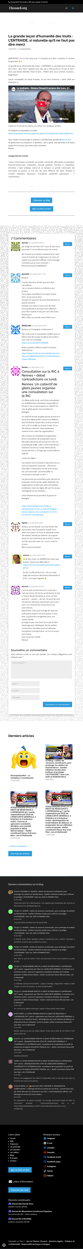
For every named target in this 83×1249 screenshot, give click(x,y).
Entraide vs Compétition (64, 165)
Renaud (25, 586)
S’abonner (14, 1144)
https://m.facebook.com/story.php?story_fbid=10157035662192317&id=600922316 (40, 133)
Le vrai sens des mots (37, 171)
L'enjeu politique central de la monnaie (34, 168)
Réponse (67, 244)
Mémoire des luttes (56, 171)
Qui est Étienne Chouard (36, 1241)
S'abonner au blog (41, 200)
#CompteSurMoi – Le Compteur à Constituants (22, 776)
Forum (13, 1138)
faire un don (66, 139)
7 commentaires (24, 49)
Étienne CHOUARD (20, 891)
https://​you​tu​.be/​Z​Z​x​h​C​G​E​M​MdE (35, 343)
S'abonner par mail (19, 1190)
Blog (12, 1155)
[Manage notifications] (4, 1245)
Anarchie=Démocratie (16, 165)
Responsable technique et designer (36, 1244)
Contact (13, 1161)
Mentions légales (56, 1241)
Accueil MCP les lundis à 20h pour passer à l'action (29, 2)
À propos (14, 1158)
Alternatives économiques (64, 162)
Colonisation (31, 165)
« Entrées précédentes (17, 846)
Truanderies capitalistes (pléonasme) (53, 174)
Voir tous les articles (20, 853)
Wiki (12, 1141)
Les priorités (15, 1147)
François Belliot (19, 1086)
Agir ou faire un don (41, 208)
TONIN (16, 1061)
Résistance (31, 174)
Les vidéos (14, 1152)
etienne (26, 555)
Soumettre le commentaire (57, 704)
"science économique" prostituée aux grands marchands (30, 162)
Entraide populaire (45, 165)
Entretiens (12, 168)
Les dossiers (15, 1149)
